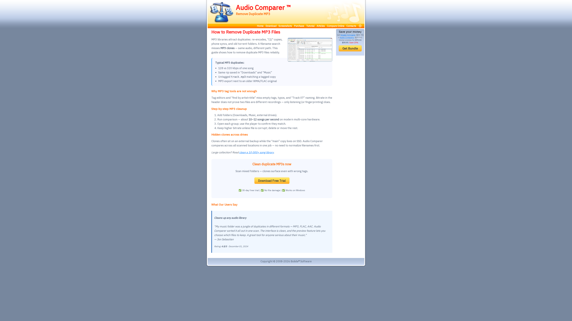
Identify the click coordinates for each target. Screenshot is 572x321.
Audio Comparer (347, 37)
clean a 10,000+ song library (256, 152)
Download (271, 25)
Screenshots (285, 25)
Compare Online (335, 25)
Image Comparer (348, 35)
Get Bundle (350, 48)
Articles (321, 25)
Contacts (351, 25)
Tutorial (310, 25)
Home (260, 25)
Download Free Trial (272, 181)
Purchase (299, 25)
